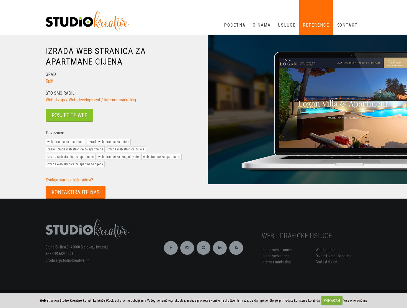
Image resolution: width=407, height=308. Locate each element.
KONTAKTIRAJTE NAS (75, 192)
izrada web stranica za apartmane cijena (75, 164)
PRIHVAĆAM (332, 300)
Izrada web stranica (277, 250)
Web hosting (326, 250)
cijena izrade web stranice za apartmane (75, 149)
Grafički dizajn (326, 262)
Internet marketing (276, 262)
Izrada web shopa (276, 256)
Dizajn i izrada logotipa (334, 256)
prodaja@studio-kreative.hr (67, 260)
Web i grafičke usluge (297, 236)
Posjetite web (69, 115)
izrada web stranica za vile (125, 149)
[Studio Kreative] (89, 20)
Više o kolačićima (355, 300)
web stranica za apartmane (65, 142)
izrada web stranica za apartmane (70, 157)
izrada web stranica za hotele (109, 142)
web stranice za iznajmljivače (118, 157)
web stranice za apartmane (161, 157)
